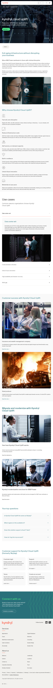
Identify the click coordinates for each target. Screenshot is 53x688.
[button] (26, 90)
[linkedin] (46, 622)
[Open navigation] (49, 3)
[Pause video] (50, 40)
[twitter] (50, 622)
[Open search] (46, 3)
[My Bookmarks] (43, 3)
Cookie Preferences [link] (14, 674)
